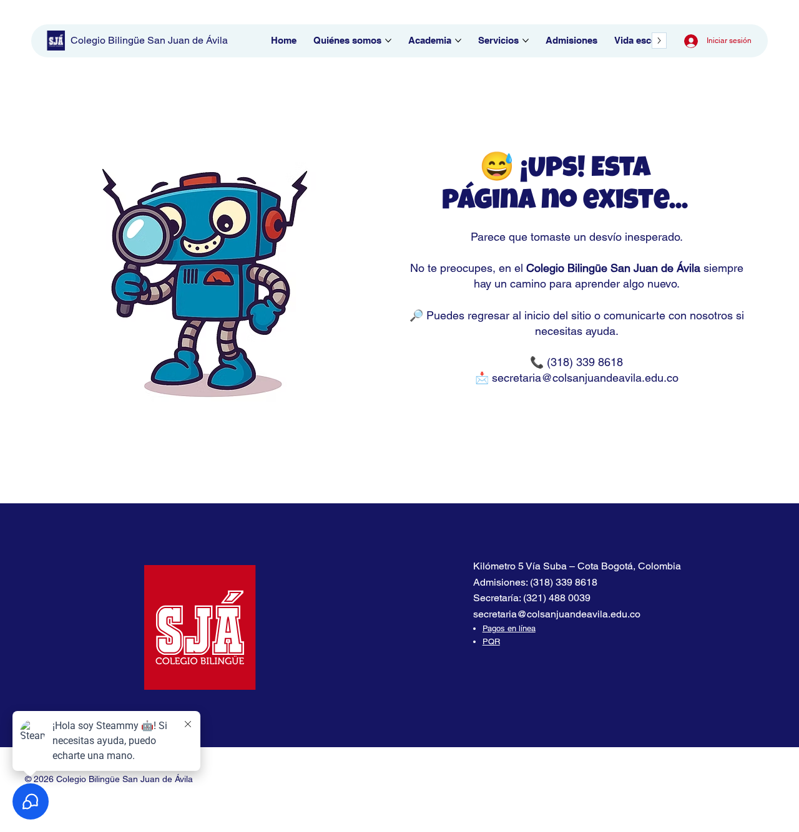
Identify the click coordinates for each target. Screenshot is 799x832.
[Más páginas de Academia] (458, 40)
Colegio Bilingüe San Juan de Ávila (149, 40)
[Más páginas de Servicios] (525, 40)
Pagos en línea (509, 628)
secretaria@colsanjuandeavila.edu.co (585, 377)
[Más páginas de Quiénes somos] (388, 40)
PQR (491, 641)
